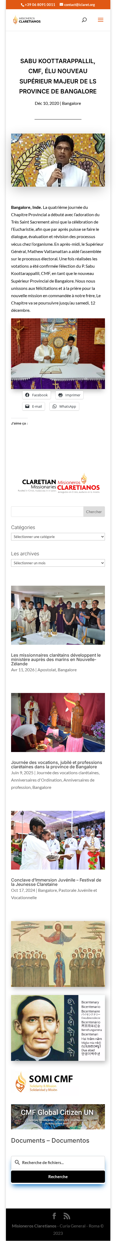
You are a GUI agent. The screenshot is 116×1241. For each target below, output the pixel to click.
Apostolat (46, 669)
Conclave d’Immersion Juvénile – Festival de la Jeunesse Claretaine (56, 882)
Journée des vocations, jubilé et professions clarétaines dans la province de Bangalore (56, 764)
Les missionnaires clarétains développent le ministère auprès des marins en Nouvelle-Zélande (56, 659)
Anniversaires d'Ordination (36, 779)
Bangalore (71, 103)
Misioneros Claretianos (34, 1225)
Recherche (58, 1176)
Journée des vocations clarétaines (67, 772)
